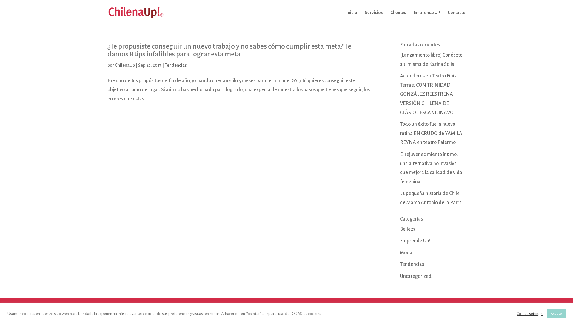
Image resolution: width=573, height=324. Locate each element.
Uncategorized (416, 276)
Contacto (457, 12)
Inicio (351, 12)
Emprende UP (427, 12)
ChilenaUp (125, 65)
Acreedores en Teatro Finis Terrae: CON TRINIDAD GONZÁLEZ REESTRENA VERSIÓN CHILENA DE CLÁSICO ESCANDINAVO (428, 94)
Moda (406, 252)
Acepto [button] (556, 314)
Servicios (374, 12)
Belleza (408, 229)
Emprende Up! (415, 241)
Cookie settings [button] (530, 313)
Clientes (398, 12)
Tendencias (176, 65)
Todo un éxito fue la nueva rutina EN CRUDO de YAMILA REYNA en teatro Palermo (431, 133)
